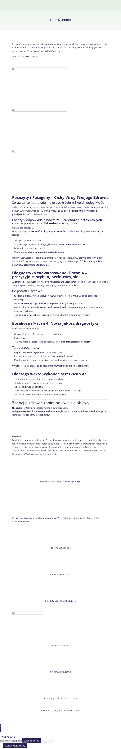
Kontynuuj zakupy (15, 745)
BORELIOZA (23, 423)
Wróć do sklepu (31, 740)
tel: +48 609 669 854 (61, 547)
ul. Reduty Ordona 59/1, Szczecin (60, 698)
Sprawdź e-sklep (26, 490)
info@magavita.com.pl (61, 574)
